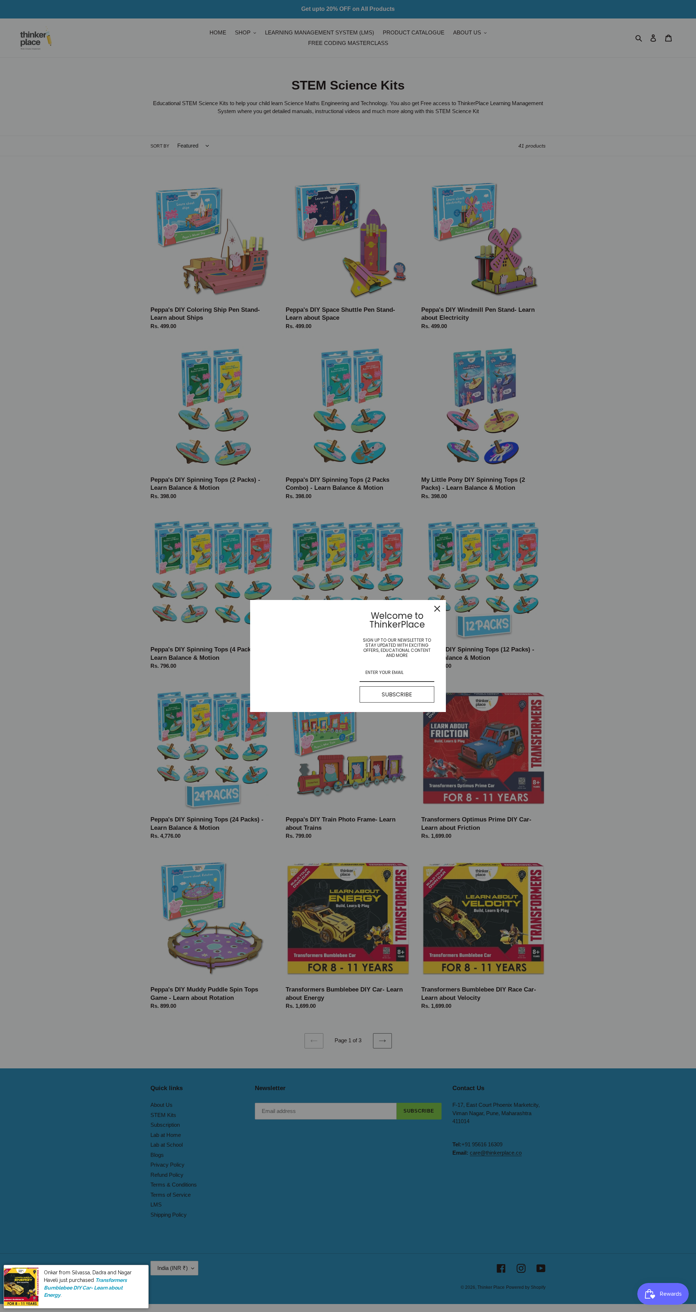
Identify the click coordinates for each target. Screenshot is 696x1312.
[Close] (437, 608)
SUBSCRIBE (397, 694)
